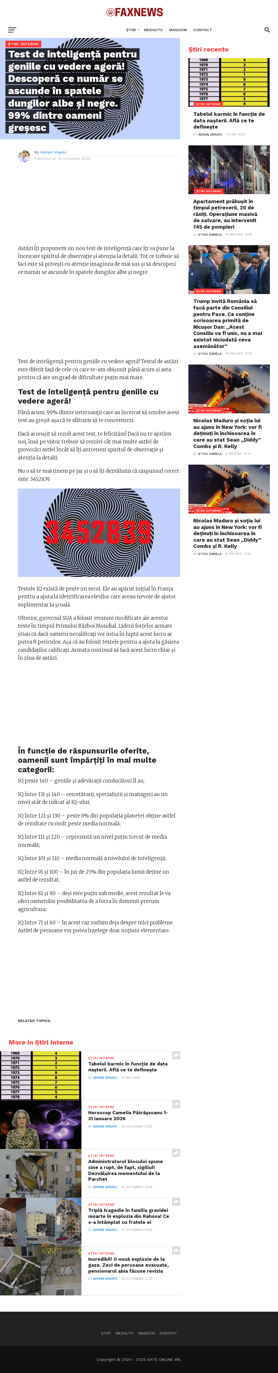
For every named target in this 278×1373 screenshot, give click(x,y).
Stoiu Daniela (210, 235)
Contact (202, 30)
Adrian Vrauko (53, 152)
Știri (131, 30)
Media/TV (153, 30)
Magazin (178, 30)
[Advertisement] (99, 206)
